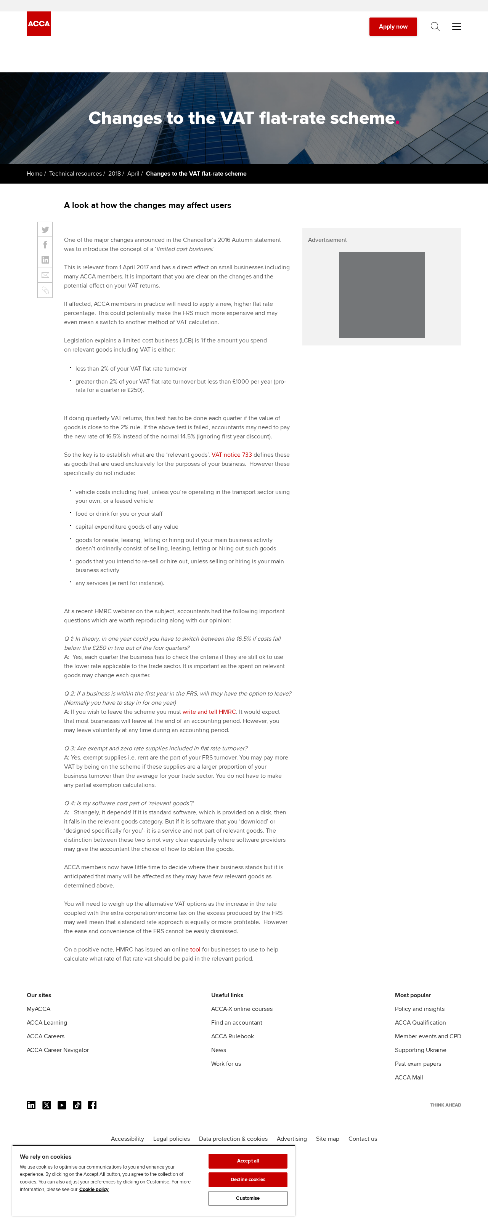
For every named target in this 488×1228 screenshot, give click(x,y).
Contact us (362, 1139)
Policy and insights (420, 1009)
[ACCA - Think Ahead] (39, 34)
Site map (327, 1139)
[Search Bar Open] (435, 27)
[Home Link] (445, 1105)
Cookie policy (94, 1189)
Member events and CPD (428, 1036)
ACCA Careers (45, 1036)
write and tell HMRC (209, 712)
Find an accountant (236, 1023)
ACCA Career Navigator (58, 1050)
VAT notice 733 (232, 455)
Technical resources (75, 173)
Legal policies (171, 1139)
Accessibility (127, 1139)
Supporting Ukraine (420, 1050)
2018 (114, 173)
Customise (248, 1198)
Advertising (292, 1139)
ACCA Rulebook (232, 1036)
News (218, 1050)
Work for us (226, 1064)
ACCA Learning (47, 1023)
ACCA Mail (409, 1077)
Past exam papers (418, 1064)
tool (195, 949)
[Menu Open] (457, 27)
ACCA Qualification (420, 1023)
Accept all (248, 1161)
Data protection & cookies (233, 1139)
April (133, 173)
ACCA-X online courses (242, 1009)
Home (35, 173)
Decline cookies (248, 1180)
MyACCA (38, 1009)
